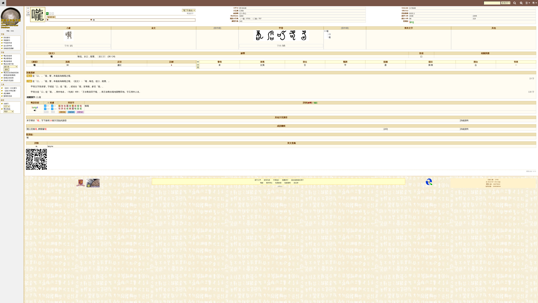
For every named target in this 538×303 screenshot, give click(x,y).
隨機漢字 (285, 180)
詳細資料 (464, 120)
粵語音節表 (8, 56)
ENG (12, 31)
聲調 (13, 75)
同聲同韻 (62, 112)
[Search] (515, 3)
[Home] (3, 3)
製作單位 (269, 183)
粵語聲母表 (8, 58)
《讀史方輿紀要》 (10, 91)
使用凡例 (267, 180)
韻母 (9, 75)
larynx (50, 146)
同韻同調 (71, 112)
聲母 (5, 75)
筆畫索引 (7, 40)
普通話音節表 (9, 78)
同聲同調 (80, 112)
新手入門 (258, 180)
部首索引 (7, 38)
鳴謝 (261, 183)
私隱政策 (278, 183)
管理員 (280, 186)
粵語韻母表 (8, 61)
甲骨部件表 (8, 43)
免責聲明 (287, 183)
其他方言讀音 (9, 81)
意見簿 (296, 183)
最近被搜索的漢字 (297, 180)
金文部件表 (8, 46)
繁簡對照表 (8, 96)
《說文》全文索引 (10, 88)
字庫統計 (276, 180)
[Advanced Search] (521, 3)
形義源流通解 (9, 48)
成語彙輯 (7, 93)
